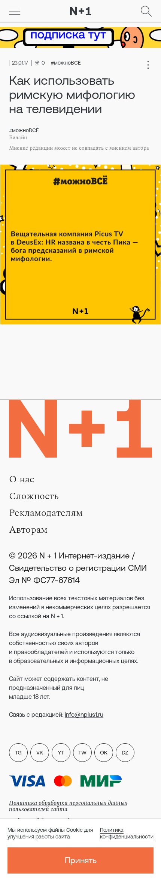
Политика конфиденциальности (127, 833)
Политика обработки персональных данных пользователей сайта (68, 806)
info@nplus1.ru (84, 714)
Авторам (28, 529)
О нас (21, 479)
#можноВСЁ (24, 130)
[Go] (14, 11)
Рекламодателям (46, 512)
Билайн (18, 137)
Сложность (34, 496)
